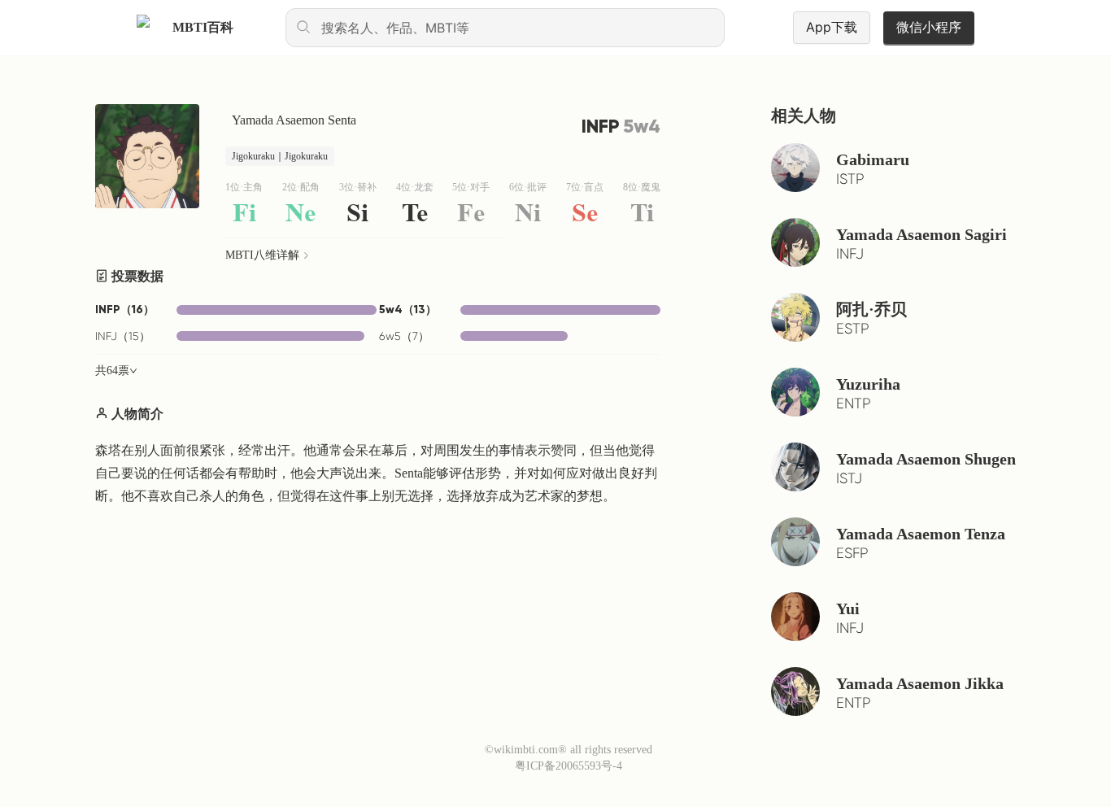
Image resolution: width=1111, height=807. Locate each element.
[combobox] (505, 27)
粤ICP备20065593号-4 (568, 766)
